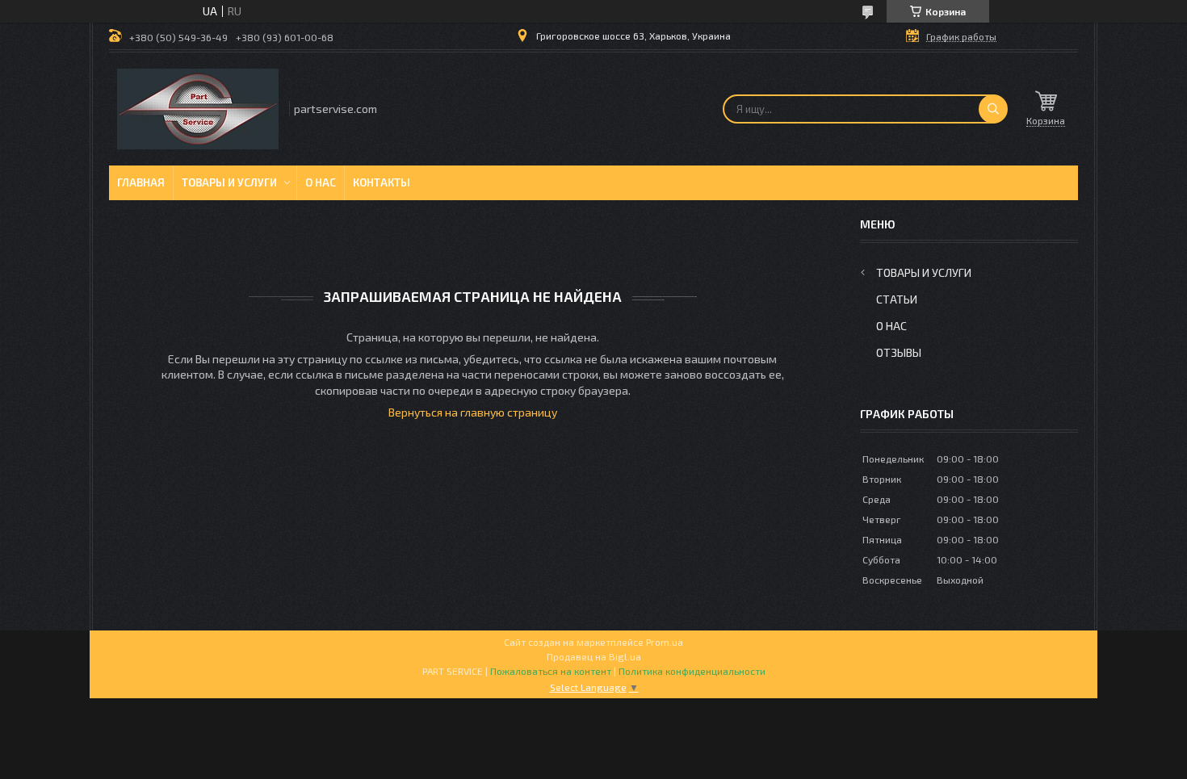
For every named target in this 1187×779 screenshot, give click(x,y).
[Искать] (993, 109)
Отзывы (898, 352)
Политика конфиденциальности (692, 670)
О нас (320, 182)
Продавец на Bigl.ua (594, 656)
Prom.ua (664, 641)
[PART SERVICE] (198, 109)
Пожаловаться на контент (550, 670)
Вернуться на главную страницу (472, 412)
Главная (141, 182)
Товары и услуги (229, 182)
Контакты (381, 182)
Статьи (896, 299)
